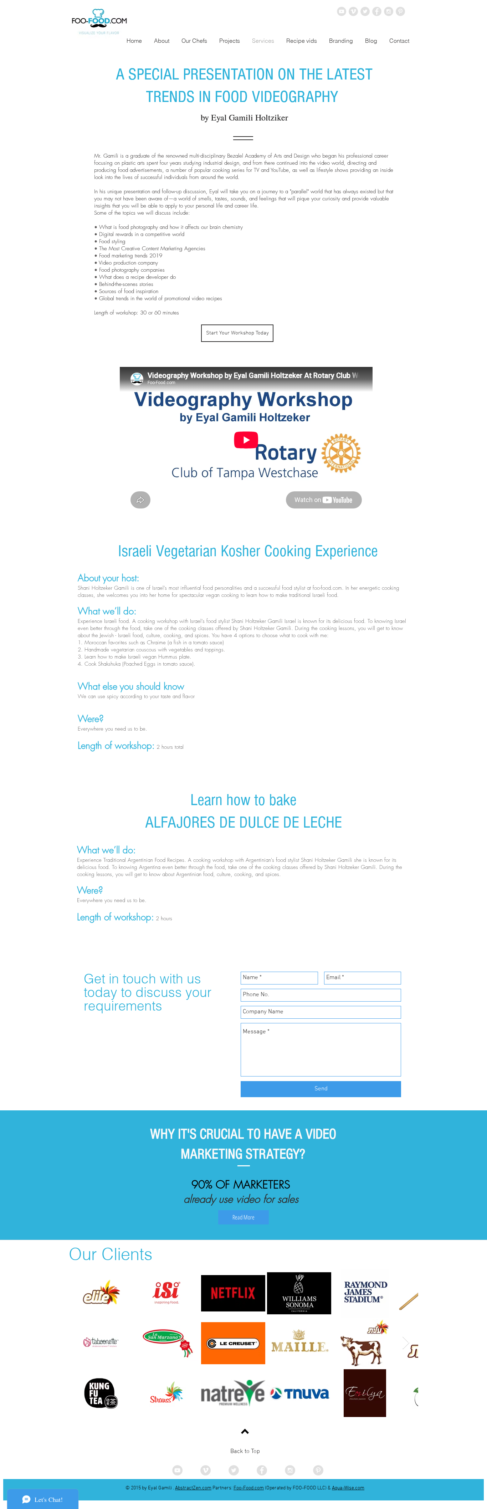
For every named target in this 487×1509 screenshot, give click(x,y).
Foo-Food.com (249, 1488)
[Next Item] (406, 1343)
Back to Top (245, 1451)
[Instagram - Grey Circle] (388, 11)
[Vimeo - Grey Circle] (353, 11)
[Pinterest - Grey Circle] (400, 11)
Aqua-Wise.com (348, 1488)
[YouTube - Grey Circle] (341, 11)
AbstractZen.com (193, 1488)
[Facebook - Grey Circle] (376, 11)
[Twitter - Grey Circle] (365, 11)
